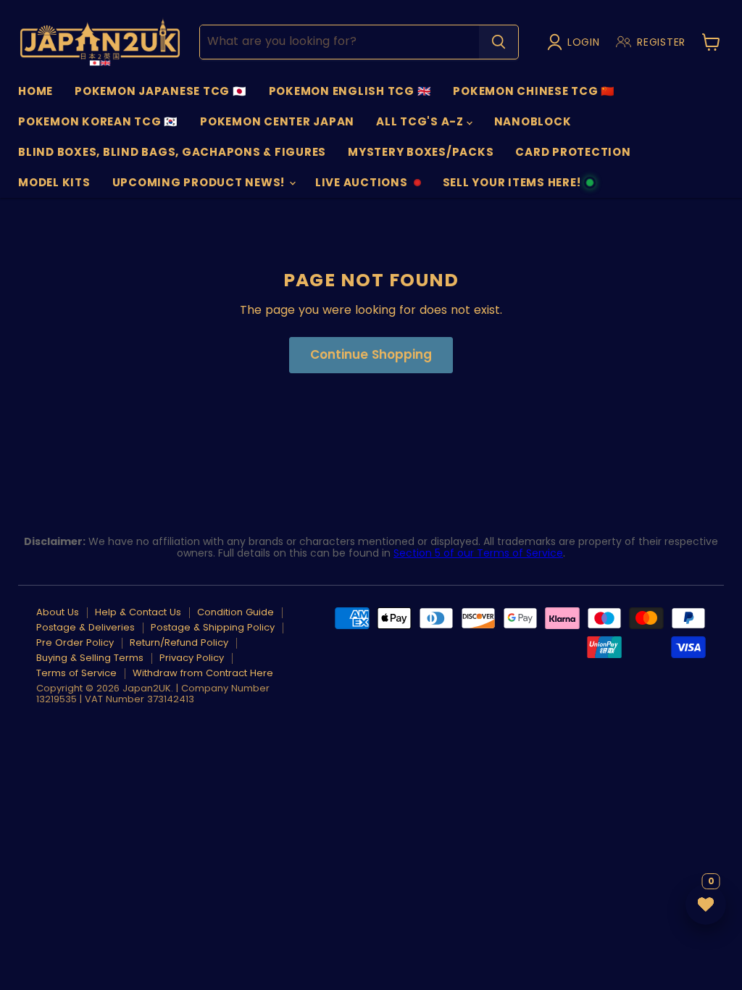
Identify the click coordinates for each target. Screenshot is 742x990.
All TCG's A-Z (421, 121)
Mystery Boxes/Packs (420, 151)
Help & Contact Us (138, 612)
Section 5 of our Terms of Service (478, 553)
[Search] (498, 42)
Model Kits (54, 182)
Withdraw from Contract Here (203, 673)
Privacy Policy (191, 658)
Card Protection (572, 151)
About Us (57, 612)
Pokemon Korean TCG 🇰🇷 (98, 121)
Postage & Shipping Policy (213, 627)
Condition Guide (235, 612)
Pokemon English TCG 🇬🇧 (350, 91)
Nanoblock (533, 121)
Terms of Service (76, 673)
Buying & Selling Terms (89, 658)
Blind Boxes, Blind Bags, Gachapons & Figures (172, 151)
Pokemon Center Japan (277, 121)
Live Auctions (361, 186)
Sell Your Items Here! (511, 186)
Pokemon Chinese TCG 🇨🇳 (534, 91)
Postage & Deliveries (85, 627)
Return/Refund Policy (179, 642)
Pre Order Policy (75, 642)
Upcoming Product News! (200, 182)
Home (35, 91)
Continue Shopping (371, 354)
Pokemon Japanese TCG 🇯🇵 (161, 91)
